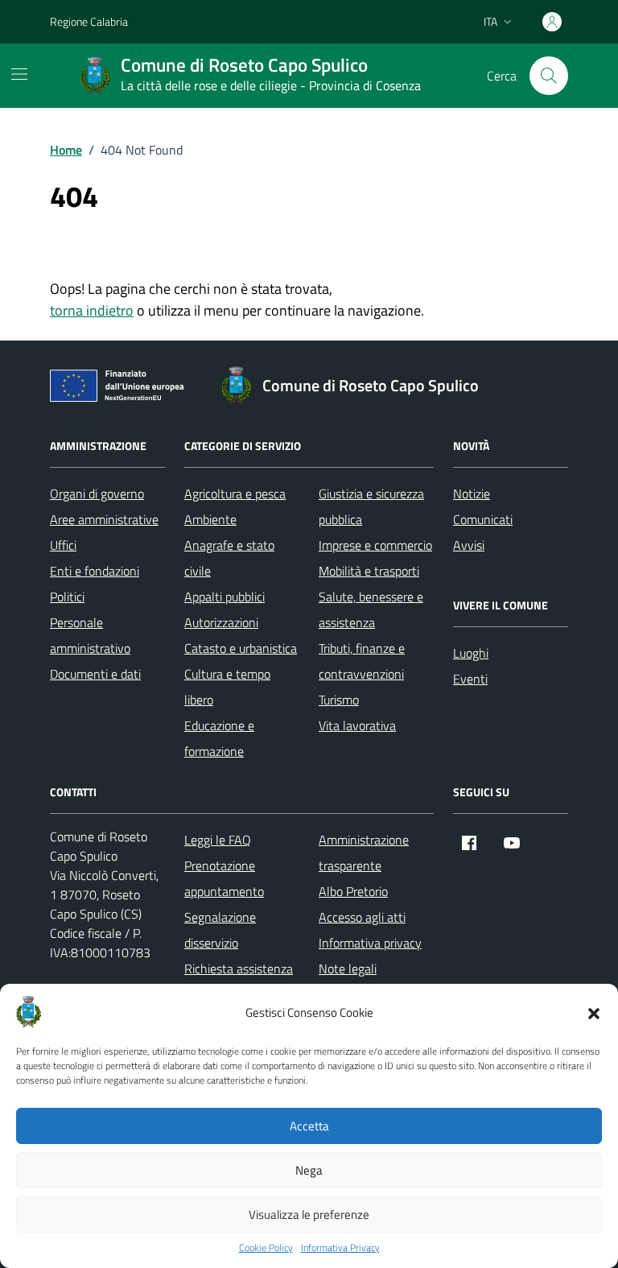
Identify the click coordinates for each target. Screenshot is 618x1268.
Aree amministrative (104, 519)
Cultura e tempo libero (227, 686)
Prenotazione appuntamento (224, 878)
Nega (309, 1170)
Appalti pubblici (224, 596)
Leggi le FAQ (217, 839)
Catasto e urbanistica (240, 648)
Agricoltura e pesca (235, 493)
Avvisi (468, 545)
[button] (594, 1012)
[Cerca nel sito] (548, 75)
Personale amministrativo (90, 635)
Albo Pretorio (353, 891)
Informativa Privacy (340, 1248)
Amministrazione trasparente (364, 852)
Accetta (309, 1126)
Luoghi (470, 653)
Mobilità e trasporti (369, 570)
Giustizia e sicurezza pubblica (371, 506)
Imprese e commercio (375, 545)
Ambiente (210, 519)
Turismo (339, 699)
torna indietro (92, 310)
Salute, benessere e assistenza (371, 609)
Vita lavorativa (357, 725)
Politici (67, 596)
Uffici (63, 545)
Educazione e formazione (219, 738)
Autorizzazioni (221, 622)
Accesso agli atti (362, 917)
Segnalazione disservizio (220, 929)
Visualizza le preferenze (309, 1214)
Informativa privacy (370, 942)
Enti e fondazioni (94, 570)
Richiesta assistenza (238, 968)
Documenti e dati (95, 674)
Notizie (471, 493)
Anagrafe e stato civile (229, 557)
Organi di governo (97, 493)
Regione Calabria (89, 21)
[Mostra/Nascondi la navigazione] (19, 74)
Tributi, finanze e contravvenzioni (362, 661)
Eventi (470, 678)
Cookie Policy (266, 1248)
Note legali (348, 968)
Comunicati (483, 519)
